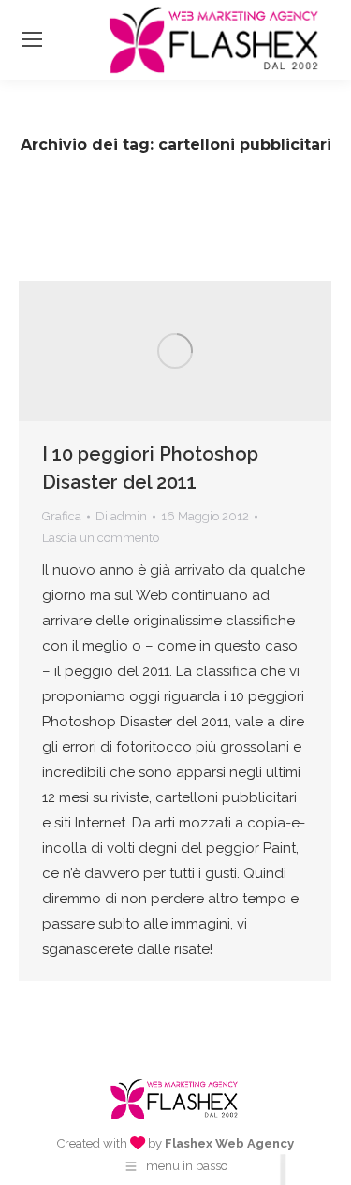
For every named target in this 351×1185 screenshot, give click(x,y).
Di (121, 516)
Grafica (61, 516)
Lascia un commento (100, 538)
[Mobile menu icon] (32, 39)
